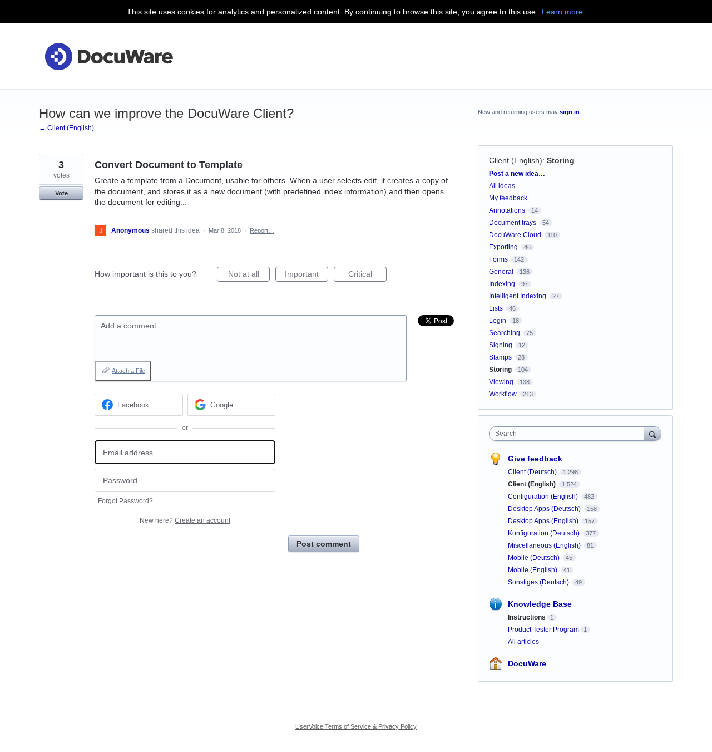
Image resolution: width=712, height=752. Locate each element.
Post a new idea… (517, 174)
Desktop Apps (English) (544, 521)
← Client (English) (66, 128)
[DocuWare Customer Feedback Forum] (108, 56)
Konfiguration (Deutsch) (544, 533)
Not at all (249, 275)
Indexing (502, 284)
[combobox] (569, 434)
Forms (498, 259)
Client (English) (515, 160)
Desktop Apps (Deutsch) (545, 509)
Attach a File (128, 370)
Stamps (500, 357)
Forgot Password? (125, 501)
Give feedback (535, 458)
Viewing (501, 382)
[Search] (652, 433)
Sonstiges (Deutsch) (539, 582)
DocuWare (527, 663)
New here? (185, 520)
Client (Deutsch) (533, 472)
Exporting (503, 247)
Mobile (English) (533, 570)
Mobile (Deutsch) (534, 558)
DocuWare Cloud (515, 235)
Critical (367, 275)
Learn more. (563, 11)
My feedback (508, 198)
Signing (500, 345)
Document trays (512, 223)
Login (497, 321)
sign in (570, 112)
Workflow (503, 394)
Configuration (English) (544, 496)
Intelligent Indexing (517, 296)
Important (306, 275)
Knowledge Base (540, 603)
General (501, 272)
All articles (523, 642)
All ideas (502, 186)
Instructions (527, 617)
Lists (496, 308)
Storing (561, 160)
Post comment (323, 543)
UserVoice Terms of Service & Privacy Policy (356, 726)
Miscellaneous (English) (545, 545)
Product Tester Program (543, 629)
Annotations (507, 210)
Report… (262, 230)
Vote (61, 193)
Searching (504, 333)
